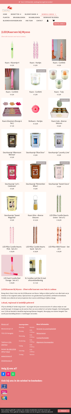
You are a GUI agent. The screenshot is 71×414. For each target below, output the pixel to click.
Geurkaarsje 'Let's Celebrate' (12, 185)
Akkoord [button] (63, 411)
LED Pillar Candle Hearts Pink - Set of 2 (12, 248)
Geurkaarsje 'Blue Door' (35, 152)
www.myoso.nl (6, 356)
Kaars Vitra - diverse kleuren (35, 216)
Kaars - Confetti (59, 63)
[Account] (47, 20)
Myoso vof (5, 324)
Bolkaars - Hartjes (36, 121)
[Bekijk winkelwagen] (53, 20)
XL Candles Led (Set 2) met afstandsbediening (35, 279)
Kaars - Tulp (59, 92)
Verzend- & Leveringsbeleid (46, 329)
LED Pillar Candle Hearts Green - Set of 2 (59, 216)
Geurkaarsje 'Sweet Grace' (59, 184)
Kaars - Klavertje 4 (12, 63)
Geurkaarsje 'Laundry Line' (59, 152)
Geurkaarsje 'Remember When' (35, 185)
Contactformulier (43, 338)
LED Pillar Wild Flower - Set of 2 (59, 248)
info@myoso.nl (6, 361)
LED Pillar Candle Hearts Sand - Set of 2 (35, 248)
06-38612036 (11, 349)
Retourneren (41, 333)
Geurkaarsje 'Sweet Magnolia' (12, 216)
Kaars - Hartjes (35, 63)
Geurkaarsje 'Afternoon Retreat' (12, 153)
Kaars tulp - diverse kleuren (58, 122)
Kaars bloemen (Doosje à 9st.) (12, 122)
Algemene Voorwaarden (45, 342)
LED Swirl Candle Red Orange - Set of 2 (12, 279)
